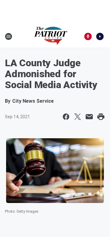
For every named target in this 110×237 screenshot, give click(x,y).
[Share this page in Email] (89, 116)
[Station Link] (50, 36)
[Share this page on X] (77, 116)
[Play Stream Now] (100, 36)
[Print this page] (101, 116)
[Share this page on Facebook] (66, 116)
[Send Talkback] (88, 36)
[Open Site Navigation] (8, 36)
